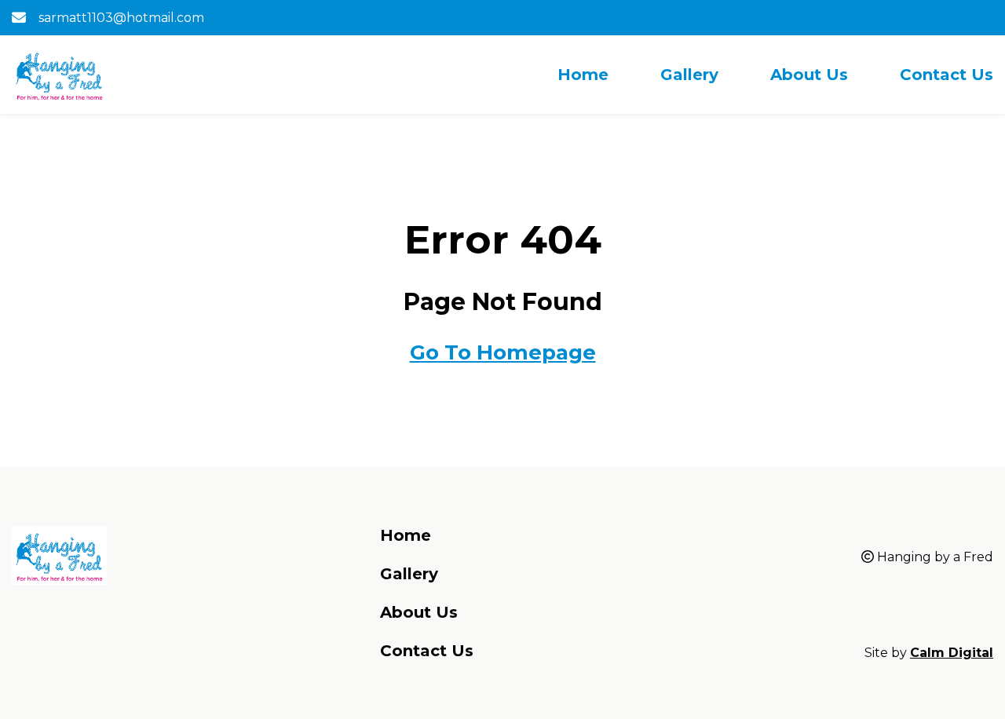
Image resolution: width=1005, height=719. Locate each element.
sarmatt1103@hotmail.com (121, 17)
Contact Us (946, 74)
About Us (809, 74)
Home (582, 74)
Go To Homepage (503, 352)
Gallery (689, 74)
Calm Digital (951, 652)
